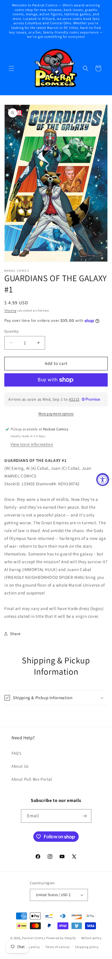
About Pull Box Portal (31, 779)
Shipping (10, 310)
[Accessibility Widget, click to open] (102, 479)
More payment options (56, 413)
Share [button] (15, 633)
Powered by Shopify (61, 938)
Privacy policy (29, 947)
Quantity (11, 331)
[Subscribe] (84, 816)
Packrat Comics (34, 938)
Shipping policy (87, 947)
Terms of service (57, 947)
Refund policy (91, 938)
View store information (32, 444)
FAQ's (16, 753)
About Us (20, 766)
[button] (11, 68)
